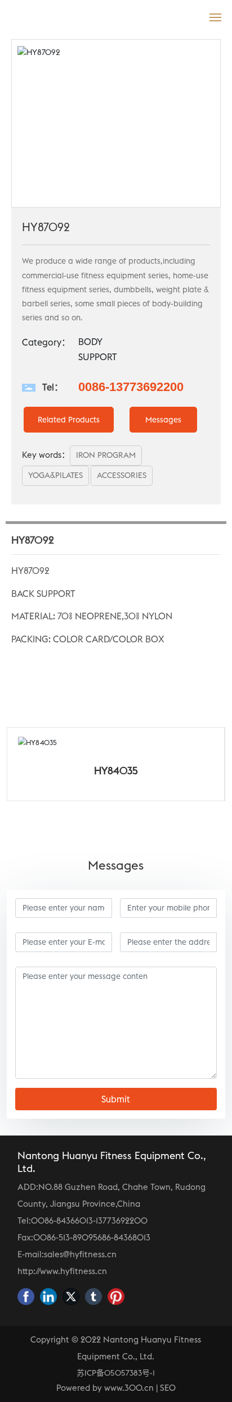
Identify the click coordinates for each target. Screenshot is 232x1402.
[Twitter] (71, 1296)
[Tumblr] (93, 1296)
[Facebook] (25, 1296)
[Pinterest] (116, 1296)
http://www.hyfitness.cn (62, 1271)
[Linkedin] (48, 1296)
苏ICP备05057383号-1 (116, 1373)
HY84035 (68, 770)
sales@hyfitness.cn (80, 1254)
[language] (190, 16)
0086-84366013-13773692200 (89, 1220)
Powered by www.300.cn (105, 1387)
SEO (168, 1387)
